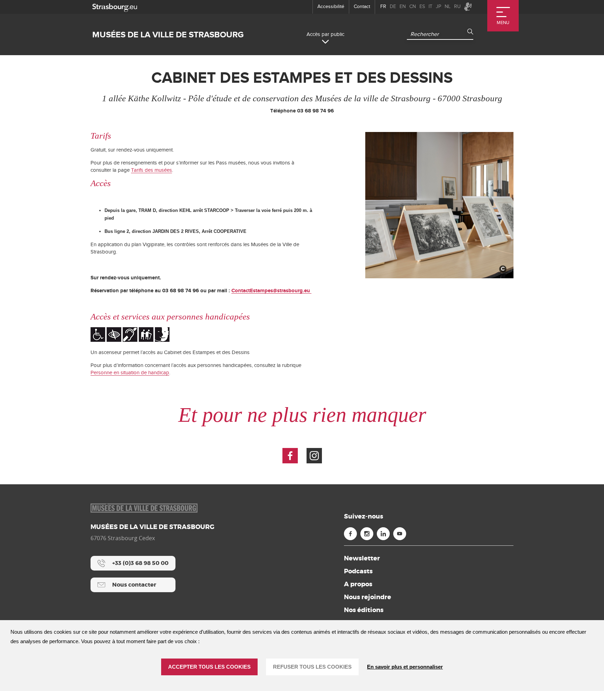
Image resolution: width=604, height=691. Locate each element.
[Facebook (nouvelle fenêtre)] (350, 533)
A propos (358, 584)
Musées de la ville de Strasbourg (168, 35)
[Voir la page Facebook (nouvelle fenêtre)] (290, 455)
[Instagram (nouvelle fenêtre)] (366, 533)
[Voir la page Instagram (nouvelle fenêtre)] (314, 455)
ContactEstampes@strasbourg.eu (271, 290)
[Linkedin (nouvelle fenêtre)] (383, 533)
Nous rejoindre (367, 597)
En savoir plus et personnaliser (405, 667)
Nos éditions (363, 610)
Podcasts (358, 571)
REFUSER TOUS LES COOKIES (312, 667)
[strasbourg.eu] (114, 7)
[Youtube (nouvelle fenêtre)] (399, 533)
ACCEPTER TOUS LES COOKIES (209, 667)
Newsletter (362, 558)
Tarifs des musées (151, 170)
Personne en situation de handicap (130, 373)
